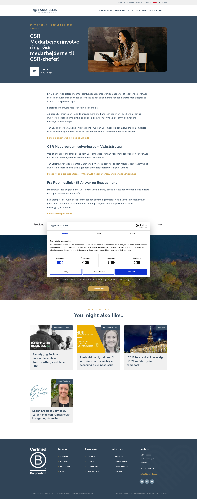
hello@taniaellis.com (149, 474)
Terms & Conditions (124, 493)
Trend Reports (94, 466)
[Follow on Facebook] (147, 481)
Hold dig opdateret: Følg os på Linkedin (68, 137)
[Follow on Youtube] (152, 481)
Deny (66, 272)
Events (139, 3)
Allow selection (98, 272)
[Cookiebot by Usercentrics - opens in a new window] (137, 226)
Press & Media (121, 466)
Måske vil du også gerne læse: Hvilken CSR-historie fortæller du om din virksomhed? (92, 173)
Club (130, 11)
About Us (121, 3)
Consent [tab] (64, 234)
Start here (105, 11)
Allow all (131, 272)
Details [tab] (98, 234)
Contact (147, 3)
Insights (130, 3)
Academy (141, 11)
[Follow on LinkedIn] (142, 481)
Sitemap (163, 493)
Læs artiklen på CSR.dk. (60, 213)
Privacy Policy (152, 493)
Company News (121, 461)
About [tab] (132, 234)
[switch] (85, 262)
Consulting (155, 11)
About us (119, 456)
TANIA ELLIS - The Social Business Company (60, 493)
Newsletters (93, 471)
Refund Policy (139, 493)
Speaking (120, 11)
